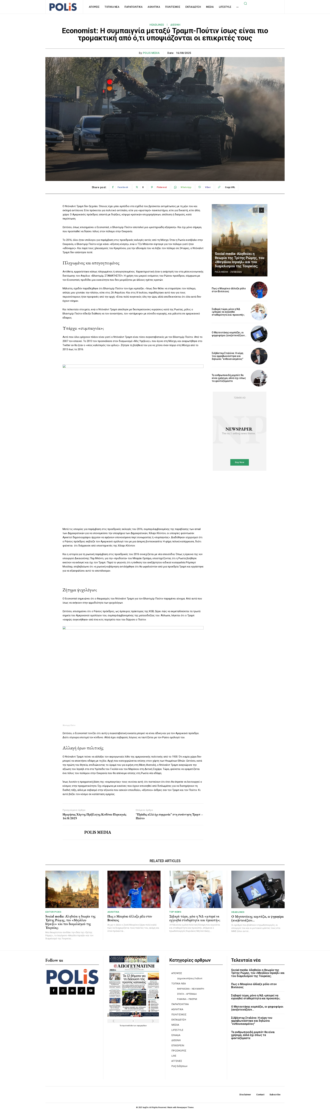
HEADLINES (157, 24)
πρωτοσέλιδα (127, 1025)
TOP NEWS (175, 912)
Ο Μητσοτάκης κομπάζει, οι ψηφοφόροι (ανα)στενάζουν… (229, 334)
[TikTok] (81, 991)
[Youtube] (91, 991)
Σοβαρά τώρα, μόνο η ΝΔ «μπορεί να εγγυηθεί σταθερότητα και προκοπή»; (228, 312)
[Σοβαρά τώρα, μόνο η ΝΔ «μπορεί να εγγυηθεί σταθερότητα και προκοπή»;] (259, 312)
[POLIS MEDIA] (71, 832)
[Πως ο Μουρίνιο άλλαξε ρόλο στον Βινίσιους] (259, 290)
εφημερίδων (142, 1025)
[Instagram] (63, 991)
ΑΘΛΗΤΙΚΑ (113, 912)
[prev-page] (255, 210)
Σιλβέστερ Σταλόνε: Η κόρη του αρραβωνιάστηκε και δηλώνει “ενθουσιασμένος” (227, 356)
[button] (245, 3)
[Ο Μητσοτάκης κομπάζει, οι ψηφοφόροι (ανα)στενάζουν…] (259, 334)
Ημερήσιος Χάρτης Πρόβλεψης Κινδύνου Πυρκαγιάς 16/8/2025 (94, 816)
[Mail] (72, 991)
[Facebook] (53, 991)
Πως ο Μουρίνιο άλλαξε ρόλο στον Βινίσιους (229, 290)
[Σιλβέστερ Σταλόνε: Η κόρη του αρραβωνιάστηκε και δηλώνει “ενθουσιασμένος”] (259, 356)
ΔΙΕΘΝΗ (175, 24)
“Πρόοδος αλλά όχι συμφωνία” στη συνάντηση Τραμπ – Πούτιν (169, 816)
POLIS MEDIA (151, 53)
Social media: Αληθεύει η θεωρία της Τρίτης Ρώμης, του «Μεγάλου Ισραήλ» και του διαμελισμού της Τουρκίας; (239, 260)
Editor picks (53, 912)
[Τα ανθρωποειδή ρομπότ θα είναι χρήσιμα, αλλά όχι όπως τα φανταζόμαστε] (259, 378)
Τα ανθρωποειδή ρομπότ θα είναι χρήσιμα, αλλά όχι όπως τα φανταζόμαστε (229, 378)
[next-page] (261, 210)
